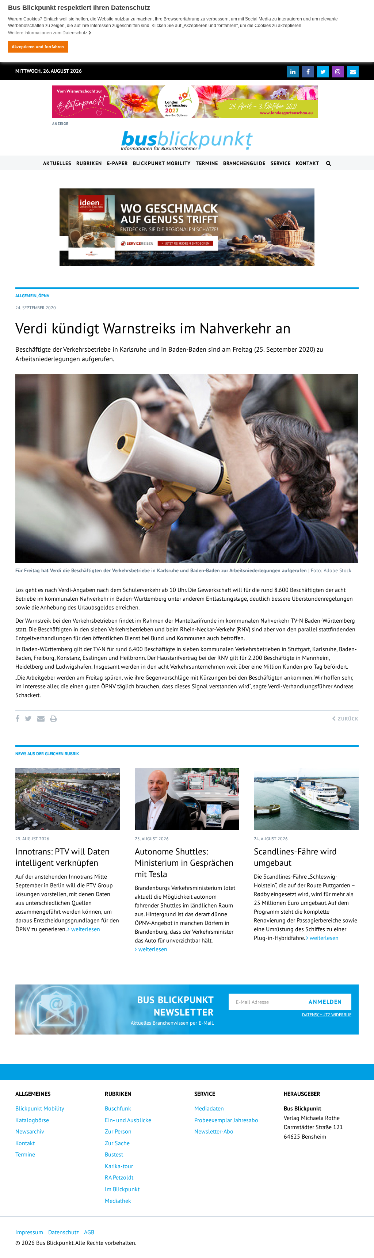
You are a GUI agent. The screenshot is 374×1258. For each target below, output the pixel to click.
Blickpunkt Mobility (162, 163)
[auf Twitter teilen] (28, 719)
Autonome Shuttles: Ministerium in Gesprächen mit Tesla (184, 863)
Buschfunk (118, 1108)
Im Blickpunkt (122, 1189)
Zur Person (118, 1131)
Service (281, 163)
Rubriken (89, 163)
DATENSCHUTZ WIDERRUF (326, 1014)
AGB (89, 1232)
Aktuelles (57, 163)
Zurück (347, 718)
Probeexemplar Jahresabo (226, 1120)
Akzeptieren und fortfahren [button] (38, 47)
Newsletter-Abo (213, 1131)
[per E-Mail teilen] (40, 719)
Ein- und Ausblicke (128, 1120)
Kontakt (307, 163)
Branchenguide (244, 163)
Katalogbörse (32, 1120)
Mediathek (118, 1200)
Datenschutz (63, 1232)
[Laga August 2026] (185, 101)
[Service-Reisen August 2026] (187, 227)
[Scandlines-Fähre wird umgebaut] (306, 799)
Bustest (114, 1154)
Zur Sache (117, 1143)
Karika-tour (119, 1166)
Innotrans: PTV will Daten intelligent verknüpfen (62, 857)
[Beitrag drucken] (53, 719)
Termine (207, 163)
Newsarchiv (29, 1131)
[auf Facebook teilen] (18, 719)
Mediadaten (209, 1108)
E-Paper (117, 163)
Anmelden (325, 1001)
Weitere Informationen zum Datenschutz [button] (48, 32)
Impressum (29, 1232)
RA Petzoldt (119, 1177)
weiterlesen (85, 929)
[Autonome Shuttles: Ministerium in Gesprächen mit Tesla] (187, 799)
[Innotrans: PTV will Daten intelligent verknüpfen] (67, 799)
